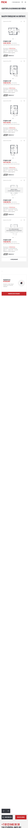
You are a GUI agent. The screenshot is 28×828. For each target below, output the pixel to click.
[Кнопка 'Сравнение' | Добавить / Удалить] (21, 21)
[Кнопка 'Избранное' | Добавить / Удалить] (24, 21)
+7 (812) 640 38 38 (11, 824)
